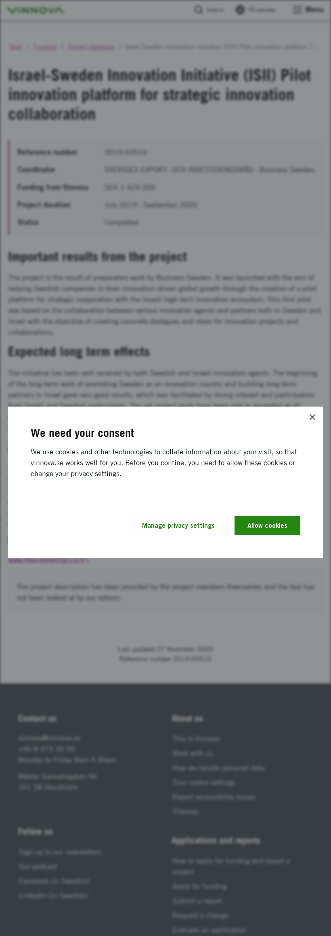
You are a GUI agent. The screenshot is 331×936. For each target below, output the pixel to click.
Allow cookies (267, 525)
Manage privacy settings (178, 525)
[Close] (312, 417)
